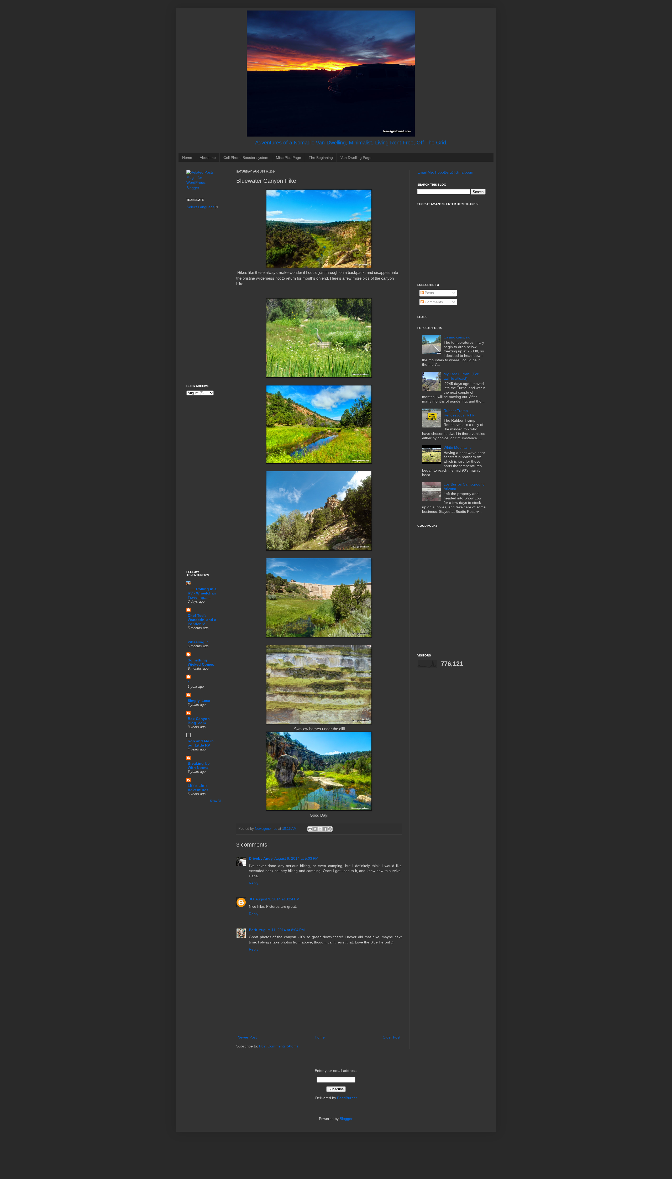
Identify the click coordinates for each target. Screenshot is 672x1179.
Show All (215, 800)
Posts (429, 293)
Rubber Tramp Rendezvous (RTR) (460, 413)
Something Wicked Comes (201, 662)
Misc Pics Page (288, 157)
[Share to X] (320, 829)
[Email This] (310, 829)
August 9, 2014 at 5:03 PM (296, 858)
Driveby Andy (261, 858)
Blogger (346, 1119)
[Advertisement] (202, 296)
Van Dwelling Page (355, 157)
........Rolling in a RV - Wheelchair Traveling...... (202, 593)
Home (187, 157)
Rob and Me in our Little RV (201, 743)
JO (251, 899)
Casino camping (457, 337)
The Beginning (321, 157)
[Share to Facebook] (325, 829)
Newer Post (247, 1037)
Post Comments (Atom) (278, 1046)
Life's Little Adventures (198, 788)
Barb (253, 930)
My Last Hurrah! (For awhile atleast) (461, 376)
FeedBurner (347, 1098)
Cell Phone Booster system (245, 157)
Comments (433, 302)
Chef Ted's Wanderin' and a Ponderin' (202, 619)
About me (208, 157)
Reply (253, 883)
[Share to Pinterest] (330, 829)
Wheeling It (198, 642)
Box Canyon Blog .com (199, 721)
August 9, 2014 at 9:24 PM (277, 899)
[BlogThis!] (315, 829)
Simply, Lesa (199, 700)
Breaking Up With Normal (199, 765)
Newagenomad (266, 829)
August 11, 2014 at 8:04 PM (282, 930)
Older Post (391, 1037)
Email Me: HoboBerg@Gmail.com (445, 172)
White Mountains (457, 447)
